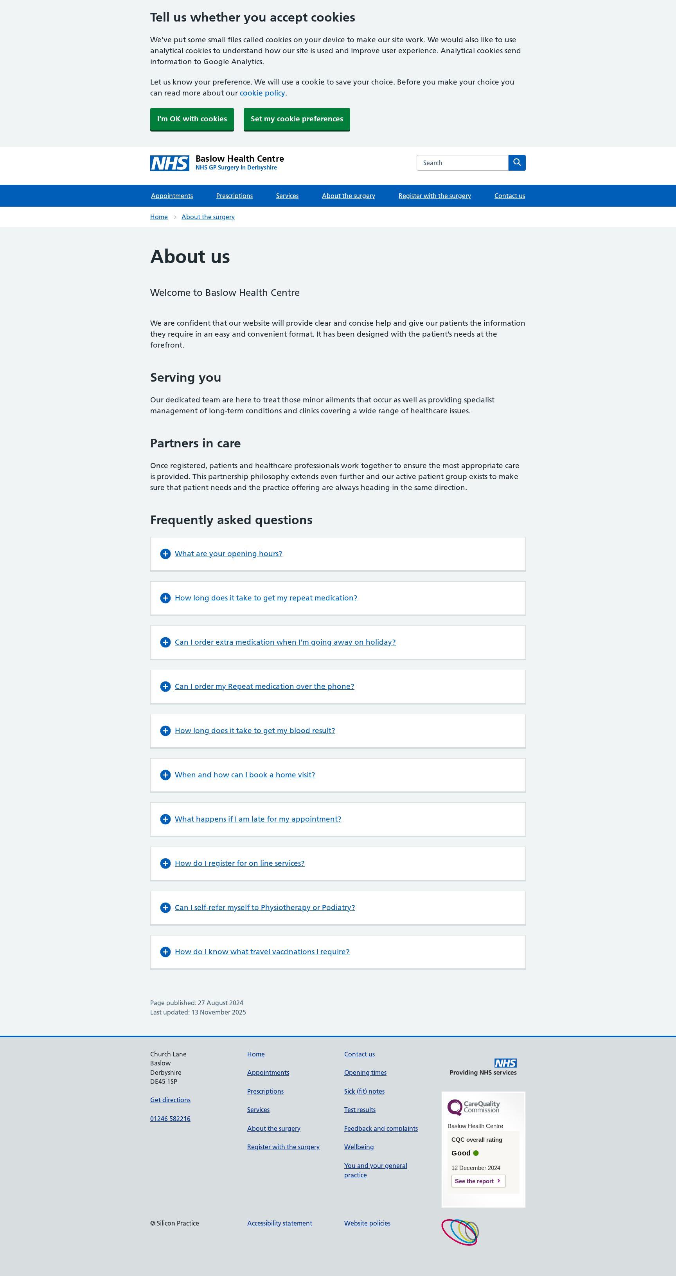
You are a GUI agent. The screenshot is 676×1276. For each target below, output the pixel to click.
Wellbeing (359, 1147)
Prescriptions (234, 196)
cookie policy (262, 92)
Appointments (172, 196)
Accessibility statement (279, 1223)
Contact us (509, 196)
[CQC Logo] (474, 1114)
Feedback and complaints (381, 1128)
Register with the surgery (435, 196)
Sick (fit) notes (364, 1091)
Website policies (367, 1223)
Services (287, 196)
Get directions (170, 1100)
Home (159, 217)
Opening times (365, 1072)
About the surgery (348, 196)
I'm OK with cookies (192, 118)
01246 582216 (170, 1119)
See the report (474, 1181)
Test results (360, 1110)
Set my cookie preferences (297, 118)
